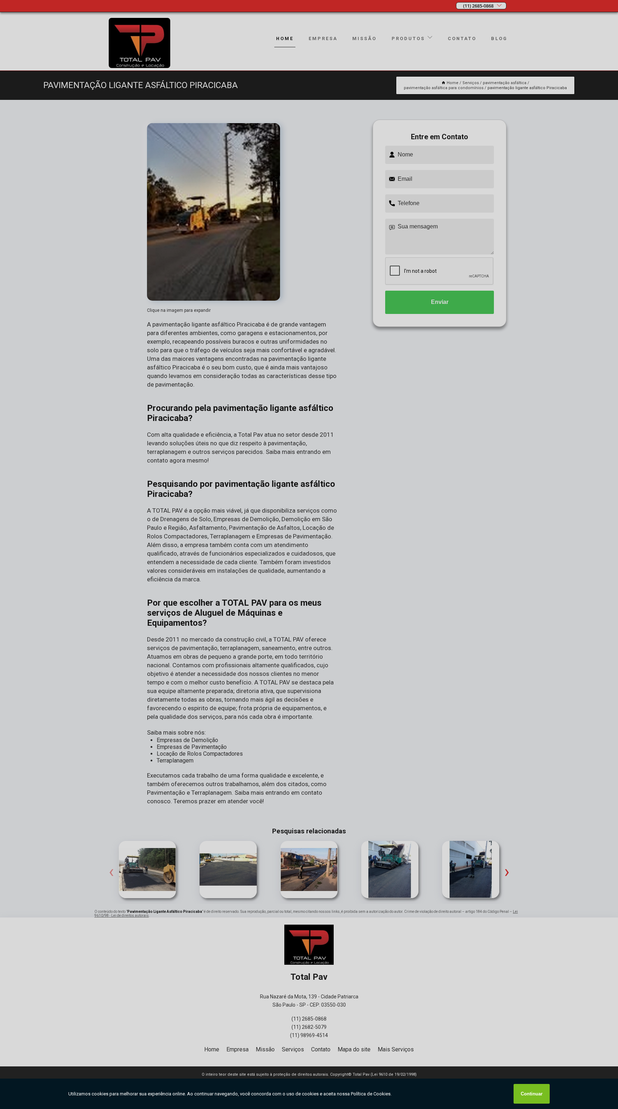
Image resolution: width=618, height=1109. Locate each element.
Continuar (532, 1093)
